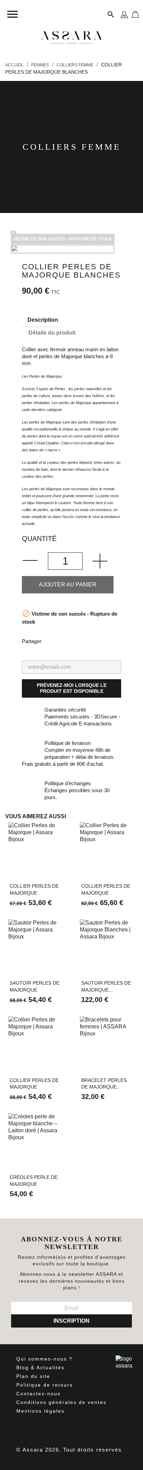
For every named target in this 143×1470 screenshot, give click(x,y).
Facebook (39, 1428)
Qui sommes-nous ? (44, 1359)
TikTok (96, 1428)
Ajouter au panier (67, 585)
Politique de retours (44, 1385)
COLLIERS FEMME (72, 146)
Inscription (71, 1321)
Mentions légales (40, 1411)
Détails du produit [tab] (51, 333)
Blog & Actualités (40, 1367)
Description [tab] (42, 320)
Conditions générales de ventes (61, 1402)
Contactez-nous (38, 1393)
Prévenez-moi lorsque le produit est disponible (72, 688)
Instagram (77, 1428)
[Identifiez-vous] (124, 14)
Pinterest (87, 641)
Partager (51, 641)
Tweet (69, 641)
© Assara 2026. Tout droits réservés (69, 1450)
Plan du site (33, 1376)
